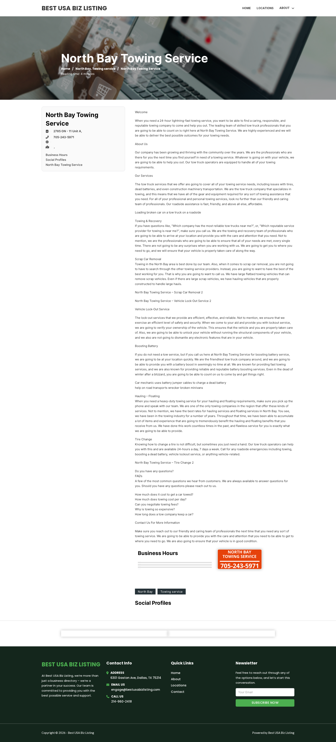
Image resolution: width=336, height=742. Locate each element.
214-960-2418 (121, 701)
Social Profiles (56, 160)
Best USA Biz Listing (74, 8)
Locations (265, 8)
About (176, 679)
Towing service (104, 69)
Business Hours (56, 155)
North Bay (83, 69)
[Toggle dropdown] (292, 8)
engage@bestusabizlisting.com (135, 690)
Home (246, 8)
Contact (177, 692)
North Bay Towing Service (64, 165)
